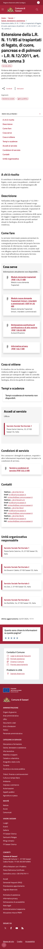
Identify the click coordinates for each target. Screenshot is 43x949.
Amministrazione (10, 707)
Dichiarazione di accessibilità (13, 902)
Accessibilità (30, 941)
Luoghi (5, 823)
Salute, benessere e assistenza (13, 20)
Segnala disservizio (10, 889)
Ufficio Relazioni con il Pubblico (14, 866)
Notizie (5, 805)
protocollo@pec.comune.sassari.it (20, 497)
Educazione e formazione (12, 744)
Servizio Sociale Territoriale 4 (16, 600)
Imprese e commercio (11, 785)
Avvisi (5, 809)
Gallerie (6, 830)
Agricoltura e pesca (10, 795)
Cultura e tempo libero (11, 777)
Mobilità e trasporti (10, 754)
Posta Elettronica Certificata (13, 870)
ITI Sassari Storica (9, 833)
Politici (5, 730)
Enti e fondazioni (9, 726)
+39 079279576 (17, 516)
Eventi (5, 826)
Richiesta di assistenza (11, 895)
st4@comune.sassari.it (17, 518)
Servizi (10, 18)
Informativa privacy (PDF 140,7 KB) (19, 347)
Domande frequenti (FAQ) (12, 882)
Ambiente (6, 781)
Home (3, 18)
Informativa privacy (10, 898)
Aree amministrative (11, 715)
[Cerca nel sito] (37, 9)
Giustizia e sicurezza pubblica (14, 769)
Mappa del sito (8, 941)
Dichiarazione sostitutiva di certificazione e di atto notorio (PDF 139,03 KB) (24, 328)
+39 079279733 (17, 492)
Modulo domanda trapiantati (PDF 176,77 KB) (23, 278)
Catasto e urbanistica (11, 758)
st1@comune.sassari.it (17, 494)
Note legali (7, 905)
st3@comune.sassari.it (17, 510)
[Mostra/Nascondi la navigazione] (2, 9)
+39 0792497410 (18, 500)
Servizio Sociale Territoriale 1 (19, 426)
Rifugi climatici (8, 840)
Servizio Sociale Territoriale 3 (16, 583)
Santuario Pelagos (10, 837)
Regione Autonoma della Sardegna (14, 2)
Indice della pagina (9, 114)
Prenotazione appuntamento (13, 886)
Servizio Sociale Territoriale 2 (16, 567)
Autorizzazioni (8, 788)
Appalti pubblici (9, 792)
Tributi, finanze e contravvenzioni (15, 774)
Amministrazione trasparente (14, 909)
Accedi (5, 879)
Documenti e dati (9, 722)
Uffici (5, 719)
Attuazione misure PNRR (12, 912)
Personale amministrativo (12, 733)
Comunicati (7, 812)
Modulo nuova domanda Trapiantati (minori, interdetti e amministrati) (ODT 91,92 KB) (24, 302)
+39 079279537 (17, 508)
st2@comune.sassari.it (17, 502)
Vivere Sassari (9, 818)
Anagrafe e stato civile (11, 761)
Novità (6, 801)
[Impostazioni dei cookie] (4, 945)
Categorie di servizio (12, 739)
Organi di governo (9, 712)
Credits (19, 941)
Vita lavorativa (8, 751)
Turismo (6, 765)
